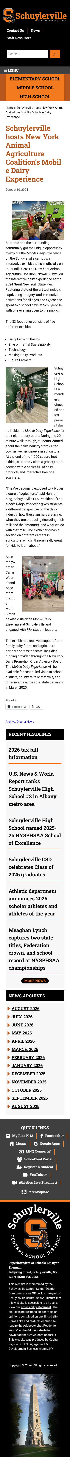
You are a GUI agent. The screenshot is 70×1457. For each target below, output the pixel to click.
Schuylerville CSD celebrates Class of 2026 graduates (31, 867)
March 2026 (25, 1049)
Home (9, 107)
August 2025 (25, 1106)
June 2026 (23, 1025)
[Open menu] (11, 70)
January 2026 (27, 1065)
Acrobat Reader (43, 1335)
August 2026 (26, 1008)
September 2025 (30, 1098)
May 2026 (22, 1033)
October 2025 (27, 1090)
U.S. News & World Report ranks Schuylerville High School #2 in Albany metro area (33, 788)
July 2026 (22, 1016)
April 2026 (23, 1041)
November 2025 (29, 1082)
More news (35, 980)
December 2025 (28, 1073)
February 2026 (28, 1057)
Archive (10, 721)
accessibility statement (36, 1307)
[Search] (55, 54)
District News (25, 721)
